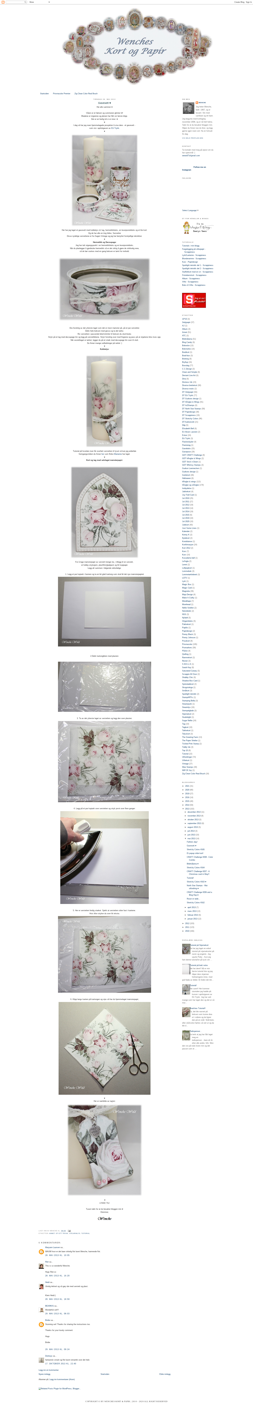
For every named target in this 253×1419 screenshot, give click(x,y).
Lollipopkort (187, 568)
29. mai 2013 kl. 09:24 (57, 1349)
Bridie (47, 1320)
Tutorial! (190, 878)
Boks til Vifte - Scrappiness (193, 285)
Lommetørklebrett (189, 574)
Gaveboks (186, 448)
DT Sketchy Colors (190, 418)
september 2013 (195, 823)
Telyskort (186, 734)
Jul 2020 (185, 521)
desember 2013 (194, 812)
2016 (187, 797)
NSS (184, 614)
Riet (47, 1262)
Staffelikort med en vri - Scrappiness (197, 272)
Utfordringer (187, 757)
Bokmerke (186, 349)
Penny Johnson (188, 637)
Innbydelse (186, 488)
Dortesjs (48, 1356)
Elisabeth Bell (188, 428)
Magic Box (186, 584)
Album (185, 329)
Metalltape (186, 601)
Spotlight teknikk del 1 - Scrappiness (197, 265)
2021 (187, 786)
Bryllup (185, 362)
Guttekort (186, 475)
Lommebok (187, 571)
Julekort (185, 525)
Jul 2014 (185, 511)
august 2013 (193, 827)
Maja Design (187, 594)
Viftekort (185, 760)
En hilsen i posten (189, 432)
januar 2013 (193, 919)
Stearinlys (74, 1233)
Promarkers (187, 647)
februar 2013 (193, 915)
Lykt (184, 581)
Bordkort (185, 352)
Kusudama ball (188, 558)
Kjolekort (186, 538)
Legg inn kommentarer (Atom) (62, 1379)
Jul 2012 (185, 505)
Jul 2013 (185, 508)
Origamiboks (187, 621)
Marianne (118, 454)
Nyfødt (185, 618)
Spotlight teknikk (189, 694)
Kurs (184, 551)
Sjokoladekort (188, 684)
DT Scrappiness (189, 415)
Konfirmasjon (187, 545)
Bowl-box (186, 355)
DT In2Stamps (188, 405)
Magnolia (186, 591)
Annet (52, 1233)
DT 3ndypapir (187, 392)
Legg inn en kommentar (49, 1370)
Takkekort (186, 730)
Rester (185, 661)
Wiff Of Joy (187, 770)
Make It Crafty (188, 598)
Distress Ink (187, 382)
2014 (187, 805)
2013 (187, 809)
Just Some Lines (189, 528)
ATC (184, 335)
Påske (185, 651)
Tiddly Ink (186, 747)
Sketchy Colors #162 (196, 902)
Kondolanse (187, 541)
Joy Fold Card (188, 495)
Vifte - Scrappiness (190, 282)
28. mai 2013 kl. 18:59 (57, 1299)
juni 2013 (192, 835)
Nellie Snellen (188, 608)
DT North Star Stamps (191, 409)
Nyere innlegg (44, 1374)
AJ (183, 326)
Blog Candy (187, 342)
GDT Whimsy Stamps (191, 465)
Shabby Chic (187, 677)
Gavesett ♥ (191, 846)
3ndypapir (186, 322)
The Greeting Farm (190, 737)
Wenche (202, 102)
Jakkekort (186, 491)
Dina (184, 379)
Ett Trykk (115, 128)
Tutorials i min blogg (190, 246)
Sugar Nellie (187, 720)
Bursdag (185, 365)
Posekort (186, 641)
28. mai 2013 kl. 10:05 (57, 1255)
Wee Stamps (187, 767)
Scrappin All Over (189, 674)
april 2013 (192, 907)
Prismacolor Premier (61, 93)
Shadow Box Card (189, 681)
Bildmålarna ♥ (193, 864)
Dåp (184, 425)
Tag (183, 724)
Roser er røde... (193, 899)
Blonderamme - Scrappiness (194, 258)
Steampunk (187, 704)
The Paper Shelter (190, 740)
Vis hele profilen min (192, 138)
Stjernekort (186, 714)
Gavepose (186, 452)
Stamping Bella (188, 701)
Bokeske (186, 345)
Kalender (186, 531)
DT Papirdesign (188, 412)
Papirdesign (187, 631)
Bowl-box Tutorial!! (198, 1008)
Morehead (186, 604)
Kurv (184, 555)
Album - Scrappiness (191, 278)
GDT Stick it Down (190, 462)
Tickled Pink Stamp (190, 744)
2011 (187, 927)
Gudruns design (188, 472)
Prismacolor (187, 644)
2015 (187, 801)
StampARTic (187, 697)
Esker (184, 435)
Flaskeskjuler (187, 442)
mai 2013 (192, 838)
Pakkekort (186, 624)
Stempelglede (188, 711)
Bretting (185, 359)
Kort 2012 (186, 548)
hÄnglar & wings (189, 481)
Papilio (185, 628)
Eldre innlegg (164, 1374)
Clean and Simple (189, 372)
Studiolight (186, 717)
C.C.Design (187, 369)
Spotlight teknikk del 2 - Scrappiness (197, 268)
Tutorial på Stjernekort (199, 945)
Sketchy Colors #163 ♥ (196, 882)
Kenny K (185, 535)
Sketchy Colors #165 (196, 849)
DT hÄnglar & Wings (190, 402)
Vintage (185, 764)
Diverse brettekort (189, 385)
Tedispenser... (196, 1031)
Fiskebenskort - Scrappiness (194, 275)
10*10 (184, 319)
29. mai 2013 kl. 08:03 (57, 1314)
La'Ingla (185, 561)
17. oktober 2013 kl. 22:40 (60, 1364)
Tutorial (85, 1233)
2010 (187, 931)
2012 (187, 923)
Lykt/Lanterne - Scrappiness (194, 255)
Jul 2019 (185, 518)
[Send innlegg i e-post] (68, 1231)
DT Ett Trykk (62, 1233)
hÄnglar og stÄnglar (190, 485)
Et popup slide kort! (195, 853)
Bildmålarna (187, 339)
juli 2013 (191, 831)
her (102, 454)
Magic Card (187, 588)
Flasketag (186, 445)
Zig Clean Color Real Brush (86, 93)
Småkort (185, 691)
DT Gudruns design (190, 398)
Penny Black (187, 634)
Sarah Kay (186, 667)
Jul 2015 (185, 515)
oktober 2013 (193, 819)
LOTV (184, 578)
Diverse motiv (188, 389)
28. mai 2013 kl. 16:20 (57, 1276)
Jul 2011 (185, 501)
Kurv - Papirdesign (190, 262)
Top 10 (185, 750)
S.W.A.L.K (186, 664)
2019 (187, 793)
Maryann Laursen (52, 1247)
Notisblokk (186, 611)
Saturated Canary (189, 671)
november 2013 (194, 816)
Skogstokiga (187, 687)
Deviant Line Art (189, 375)
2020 (187, 790)
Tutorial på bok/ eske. (199, 965)
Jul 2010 (185, 498)
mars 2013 (192, 911)
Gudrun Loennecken (190, 468)
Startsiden (44, 93)
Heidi (47, 1282)
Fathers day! (192, 842)
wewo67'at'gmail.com (191, 155)
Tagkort (185, 727)
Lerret (184, 564)
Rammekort (187, 657)
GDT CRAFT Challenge (192, 455)
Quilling (185, 654)
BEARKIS (49, 1306)
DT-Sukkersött (188, 422)
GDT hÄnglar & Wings (191, 458)
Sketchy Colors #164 (196, 867)
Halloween (186, 478)
